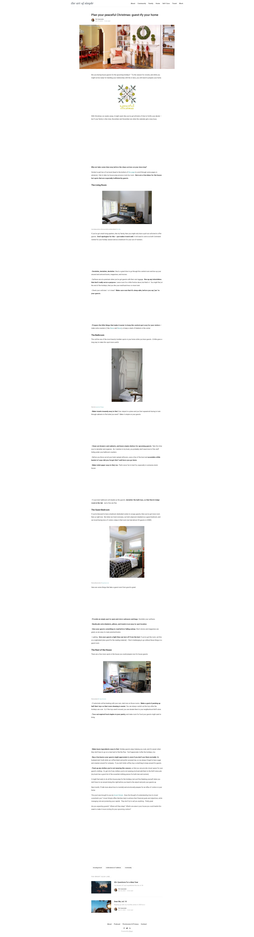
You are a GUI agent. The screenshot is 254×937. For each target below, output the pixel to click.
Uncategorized (97, 867)
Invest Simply (118, 795)
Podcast (117, 924)
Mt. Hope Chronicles (102, 699)
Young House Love (105, 582)
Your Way (118, 229)
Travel (174, 3)
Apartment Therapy (100, 407)
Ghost (131, 931)
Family (150, 3)
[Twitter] (127, 928)
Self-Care (166, 3)
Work (181, 3)
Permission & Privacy (131, 924)
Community (142, 3)
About (133, 3)
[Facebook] (124, 928)
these (112, 328)
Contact (144, 924)
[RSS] (130, 928)
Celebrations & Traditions (113, 867)
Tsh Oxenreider (99, 19)
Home (158, 3)
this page (131, 172)
